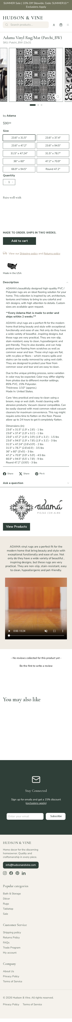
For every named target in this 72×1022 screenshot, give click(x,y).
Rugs (6, 903)
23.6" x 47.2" (19, 145)
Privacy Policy (11, 976)
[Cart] (61, 25)
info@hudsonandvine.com (21, 865)
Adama (11, 115)
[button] (36, 665)
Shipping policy (12, 932)
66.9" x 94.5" (19, 169)
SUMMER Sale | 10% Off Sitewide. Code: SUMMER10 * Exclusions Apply (36, 5)
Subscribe (56, 816)
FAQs (6, 942)
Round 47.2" (53, 169)
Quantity (9, 175)
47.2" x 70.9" (53, 161)
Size (6, 131)
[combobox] (26, 24)
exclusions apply (36, 803)
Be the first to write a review (36, 666)
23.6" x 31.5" (19, 137)
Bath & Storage (12, 893)
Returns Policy (11, 937)
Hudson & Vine (23, 18)
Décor (6, 898)
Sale (5, 914)
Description (11, 282)
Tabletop (8, 908)
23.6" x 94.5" (53, 145)
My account (9, 952)
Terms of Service (12, 981)
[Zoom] (58, 96)
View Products (16, 527)
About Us (8, 971)
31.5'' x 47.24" (19, 153)
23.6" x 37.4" (53, 137)
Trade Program (11, 947)
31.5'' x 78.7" (53, 153)
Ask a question (13, 483)
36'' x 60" (19, 161)
